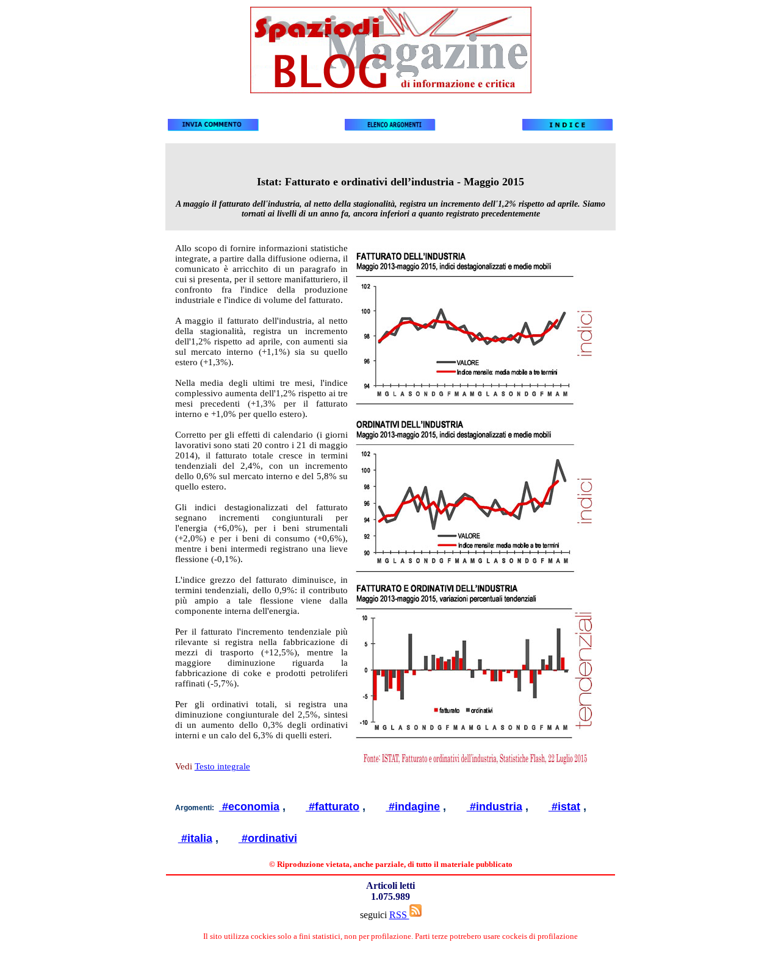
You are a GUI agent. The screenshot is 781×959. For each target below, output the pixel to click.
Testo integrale (222, 766)
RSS (399, 915)
